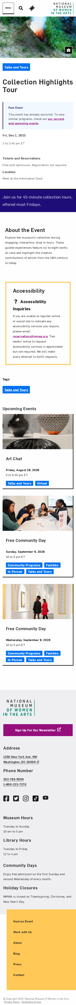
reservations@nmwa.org (30, 336)
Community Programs (24, 565)
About (17, 943)
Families (52, 565)
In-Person (15, 571)
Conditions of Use (31, 1001)
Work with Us (22, 932)
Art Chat (14, 458)
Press (17, 964)
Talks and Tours (16, 390)
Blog (16, 953)
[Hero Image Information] (68, 50)
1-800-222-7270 (14, 784)
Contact (18, 975)
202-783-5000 (13, 779)
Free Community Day (26, 540)
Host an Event (23, 921)
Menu (8, 7)
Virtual (42, 483)
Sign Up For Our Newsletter (35, 730)
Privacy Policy (12, 1001)
